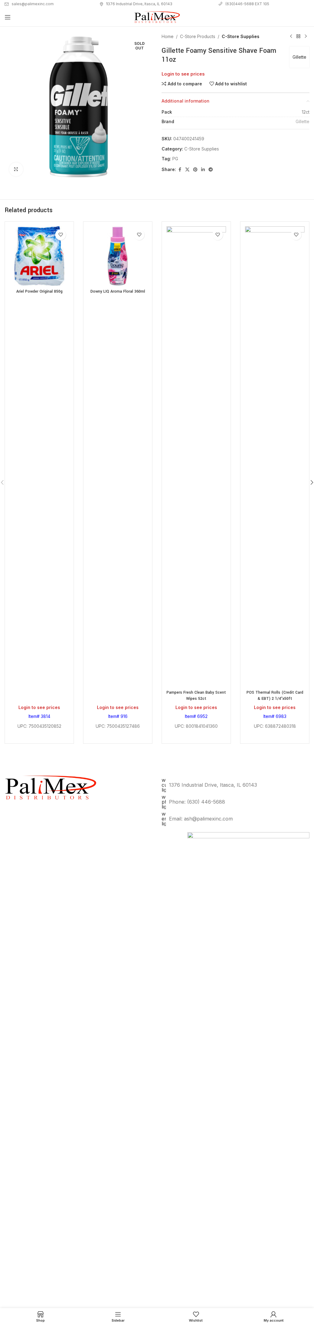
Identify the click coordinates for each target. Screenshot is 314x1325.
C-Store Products (197, 36)
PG (175, 158)
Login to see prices (183, 74)
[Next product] (305, 36)
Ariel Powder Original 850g (39, 291)
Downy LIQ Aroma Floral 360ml (117, 291)
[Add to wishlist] (60, 234)
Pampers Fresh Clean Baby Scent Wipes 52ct (196, 695)
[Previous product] (291, 36)
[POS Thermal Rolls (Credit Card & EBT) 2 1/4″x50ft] (274, 456)
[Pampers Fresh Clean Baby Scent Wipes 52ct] (196, 456)
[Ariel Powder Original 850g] (39, 256)
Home (168, 36)
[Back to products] (298, 36)
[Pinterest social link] (195, 170)
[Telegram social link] (211, 170)
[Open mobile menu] (8, 17)
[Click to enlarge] (16, 169)
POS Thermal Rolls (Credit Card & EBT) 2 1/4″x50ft (275, 695)
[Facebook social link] (179, 170)
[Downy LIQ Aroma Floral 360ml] (117, 256)
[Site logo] (157, 16)
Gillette (299, 57)
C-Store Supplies (240, 36)
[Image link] (248, 1062)
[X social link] (187, 170)
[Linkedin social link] (203, 170)
